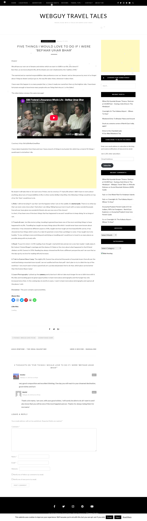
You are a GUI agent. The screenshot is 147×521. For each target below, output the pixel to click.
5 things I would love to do (24, 337)
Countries (23, 3)
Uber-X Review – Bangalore (83, 349)
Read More (127, 517)
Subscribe (107, 165)
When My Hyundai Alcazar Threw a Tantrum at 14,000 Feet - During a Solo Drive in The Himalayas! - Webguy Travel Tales (118, 182)
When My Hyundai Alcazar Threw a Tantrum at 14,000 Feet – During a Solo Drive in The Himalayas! (118, 103)
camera (42, 274)
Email (13, 463)
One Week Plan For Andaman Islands (121, 195)
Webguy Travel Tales (73, 16)
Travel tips (76, 3)
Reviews (64, 3)
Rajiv (25, 392)
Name (14, 457)
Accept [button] (109, 517)
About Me (99, 3)
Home (13, 3)
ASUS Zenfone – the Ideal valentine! (29, 349)
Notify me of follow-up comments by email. (28, 475)
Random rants (52, 3)
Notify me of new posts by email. (25, 479)
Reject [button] (118, 517)
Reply (94, 375)
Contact (89, 3)
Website (14, 469)
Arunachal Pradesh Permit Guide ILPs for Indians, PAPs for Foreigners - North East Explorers (117, 209)
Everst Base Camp (45, 337)
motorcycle (76, 204)
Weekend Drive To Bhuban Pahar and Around (118, 119)
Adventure (37, 3)
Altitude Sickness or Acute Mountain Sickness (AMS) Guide (118, 187)
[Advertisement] (53, 172)
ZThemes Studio (92, 513)
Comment (15, 427)
